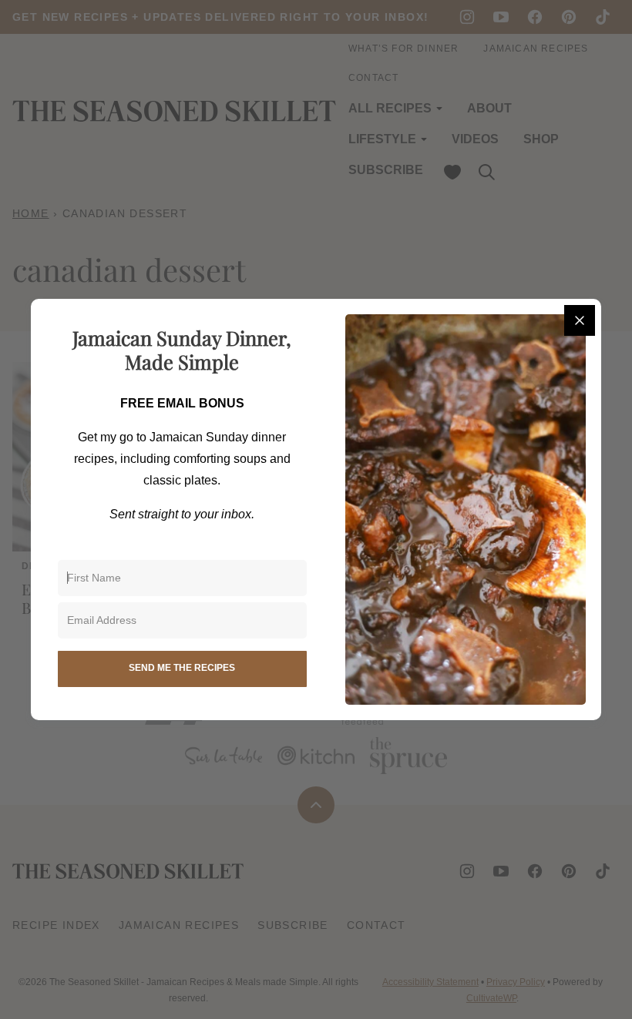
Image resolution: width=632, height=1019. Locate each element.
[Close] (579, 320)
